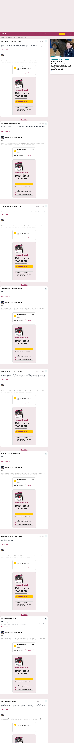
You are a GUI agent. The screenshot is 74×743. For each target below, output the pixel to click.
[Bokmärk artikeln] (46, 41)
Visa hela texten (4, 49)
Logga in (68, 33)
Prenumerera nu (22, 101)
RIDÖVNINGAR (36, 33)
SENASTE (20, 33)
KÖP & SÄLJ (44, 33)
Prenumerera (62, 33)
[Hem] (3, 33)
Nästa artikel (24, 119)
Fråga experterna (8, 37)
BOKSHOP (28, 33)
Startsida (2, 37)
